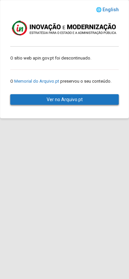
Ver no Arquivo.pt (65, 99)
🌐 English (107, 9)
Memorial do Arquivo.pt (36, 81)
